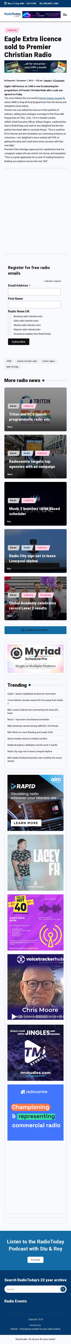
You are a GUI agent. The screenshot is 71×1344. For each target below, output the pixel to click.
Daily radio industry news (26, 321)
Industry (12, 30)
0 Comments (58, 80)
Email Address (19, 285)
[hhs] (35, 862)
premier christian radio (27, 361)
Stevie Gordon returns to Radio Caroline (27, 738)
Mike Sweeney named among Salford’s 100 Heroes (32, 726)
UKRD (9, 361)
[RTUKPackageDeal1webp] (35, 66)
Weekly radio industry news (27, 325)
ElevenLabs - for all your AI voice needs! (35, 1339)
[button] (63, 1289)
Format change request (50, 98)
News (13, 406)
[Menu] (65, 14)
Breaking (45, 595)
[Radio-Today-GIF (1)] (35, 1112)
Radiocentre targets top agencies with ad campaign (32, 464)
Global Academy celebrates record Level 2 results (32, 605)
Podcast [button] (35, 1260)
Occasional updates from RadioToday (32, 334)
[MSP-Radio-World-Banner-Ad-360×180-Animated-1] (35, 658)
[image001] (35, 922)
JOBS (55, 3)
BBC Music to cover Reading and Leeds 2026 (30, 732)
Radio (27, 453)
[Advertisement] (35, 212)
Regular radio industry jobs (27, 329)
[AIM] (35, 802)
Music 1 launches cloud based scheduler (34, 511)
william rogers (48, 361)
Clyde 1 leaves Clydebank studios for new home (31, 694)
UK (41, 3)
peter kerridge (12, 367)
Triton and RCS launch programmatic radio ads (29, 417)
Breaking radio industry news (28, 316)
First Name (15, 298)
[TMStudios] (35, 1052)
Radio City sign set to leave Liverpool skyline (32, 558)
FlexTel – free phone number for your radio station (35, 1329)
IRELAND (48, 3)
